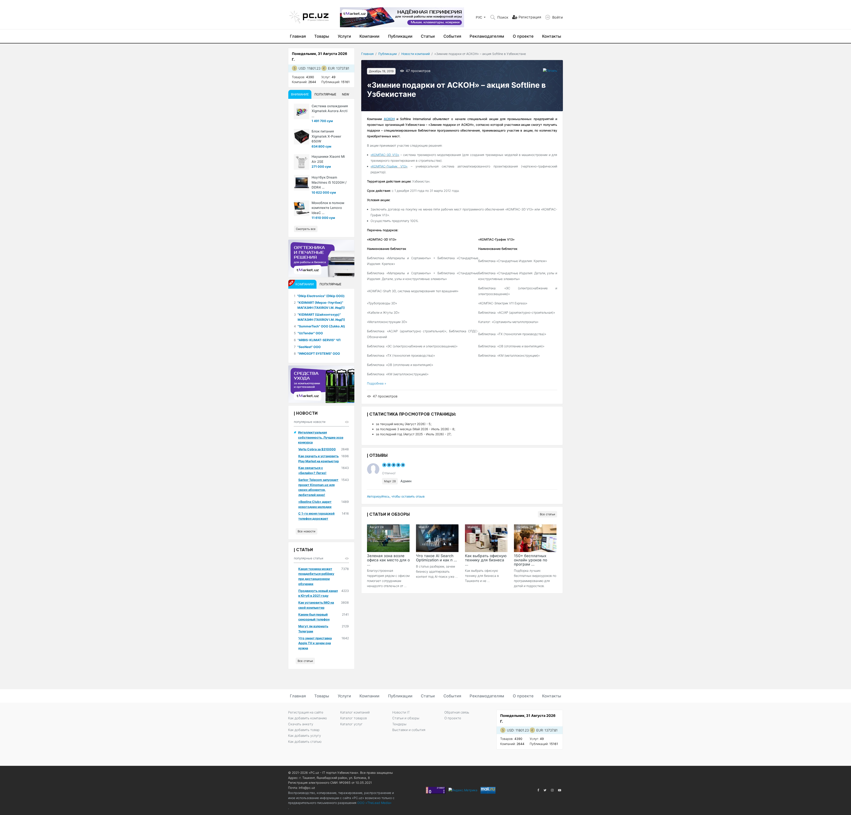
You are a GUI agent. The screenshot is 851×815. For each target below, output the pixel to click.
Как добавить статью (305, 741)
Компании (369, 36)
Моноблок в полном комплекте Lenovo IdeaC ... (328, 208)
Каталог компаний (355, 712)
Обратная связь (456, 712)
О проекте (523, 36)
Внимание (300, 94)
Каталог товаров (353, 718)
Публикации (400, 36)
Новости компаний (415, 54)
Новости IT (401, 712)
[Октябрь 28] (535, 538)
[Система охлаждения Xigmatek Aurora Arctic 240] (301, 111)
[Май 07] (437, 538)
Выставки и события (408, 730)
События (452, 36)
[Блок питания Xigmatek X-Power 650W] (301, 136)
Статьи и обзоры (405, 718)
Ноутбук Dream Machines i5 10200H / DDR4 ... (329, 182)
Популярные (325, 94)
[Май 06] (486, 538)
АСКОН (389, 119)
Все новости (306, 531)
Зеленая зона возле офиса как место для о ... (388, 560)
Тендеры (399, 724)
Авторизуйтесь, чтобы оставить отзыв (396, 496)
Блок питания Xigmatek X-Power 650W (326, 136)
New (345, 94)
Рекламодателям (487, 36)
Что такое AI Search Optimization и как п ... (436, 558)
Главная (298, 36)
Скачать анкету (300, 724)
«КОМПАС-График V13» (389, 166)
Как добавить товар (304, 730)
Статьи (428, 36)
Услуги (344, 36)
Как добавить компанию (307, 718)
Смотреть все (306, 229)
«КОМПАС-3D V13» (385, 155)
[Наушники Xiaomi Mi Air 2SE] (301, 162)
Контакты (551, 36)
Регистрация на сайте (305, 712)
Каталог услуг (351, 724)
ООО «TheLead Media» (374, 803)
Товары (321, 36)
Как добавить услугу (304, 735)
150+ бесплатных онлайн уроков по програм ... (530, 560)
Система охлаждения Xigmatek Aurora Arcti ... (330, 111)
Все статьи (547, 514)
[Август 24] (388, 538)
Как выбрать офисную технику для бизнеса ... (486, 560)
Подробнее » (376, 383)
